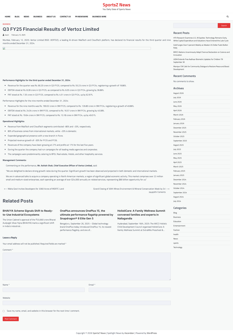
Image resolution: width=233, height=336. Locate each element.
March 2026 (178, 114)
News (26, 16)
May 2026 (177, 106)
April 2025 (177, 162)
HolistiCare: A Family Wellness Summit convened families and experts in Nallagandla (141, 214)
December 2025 (179, 127)
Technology (177, 247)
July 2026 (177, 97)
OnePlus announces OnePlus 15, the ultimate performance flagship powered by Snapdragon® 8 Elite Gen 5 (86, 214)
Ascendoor (129, 333)
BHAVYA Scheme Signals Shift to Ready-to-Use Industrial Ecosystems (28, 212)
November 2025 (179, 132)
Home (7, 16)
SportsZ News (116, 4)
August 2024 (178, 196)
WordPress (152, 333)
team (7, 35)
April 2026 (177, 110)
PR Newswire (81, 16)
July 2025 (177, 149)
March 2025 (178, 166)
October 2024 (178, 188)
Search (224, 25)
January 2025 (178, 175)
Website (6, 297)
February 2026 (179, 119)
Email (92, 284)
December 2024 (179, 179)
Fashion (176, 230)
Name (6, 284)
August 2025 (178, 144)
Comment (8, 249)
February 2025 (179, 170)
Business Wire (99, 16)
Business (37, 16)
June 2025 (177, 153)
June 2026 (177, 101)
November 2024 (179, 183)
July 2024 (177, 201)
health (176, 234)
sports (176, 243)
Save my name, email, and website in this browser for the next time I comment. (43, 310)
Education (177, 221)
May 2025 (177, 157)
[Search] (228, 17)
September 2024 (180, 192)
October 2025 (178, 136)
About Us (51, 16)
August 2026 (178, 93)
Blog (17, 16)
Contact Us (65, 16)
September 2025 (180, 140)
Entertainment (179, 225)
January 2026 (178, 123)
